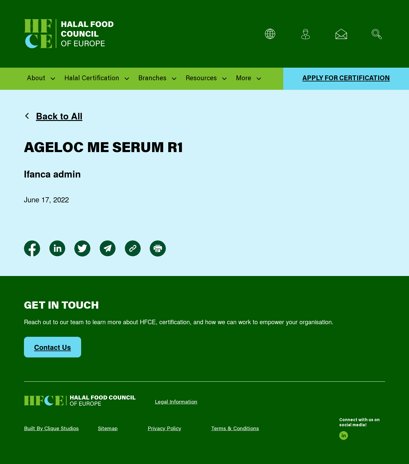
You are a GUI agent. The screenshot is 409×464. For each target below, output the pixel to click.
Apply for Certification (346, 78)
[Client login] (305, 34)
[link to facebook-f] (32, 248)
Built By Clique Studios (51, 429)
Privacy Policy (164, 429)
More (243, 78)
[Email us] (341, 34)
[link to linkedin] (57, 248)
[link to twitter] (82, 248)
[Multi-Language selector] (270, 34)
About (36, 78)
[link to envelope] (107, 248)
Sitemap (108, 429)
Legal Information (176, 402)
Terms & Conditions (235, 429)
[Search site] (377, 34)
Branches (152, 78)
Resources (201, 78)
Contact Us (52, 347)
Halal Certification (91, 78)
